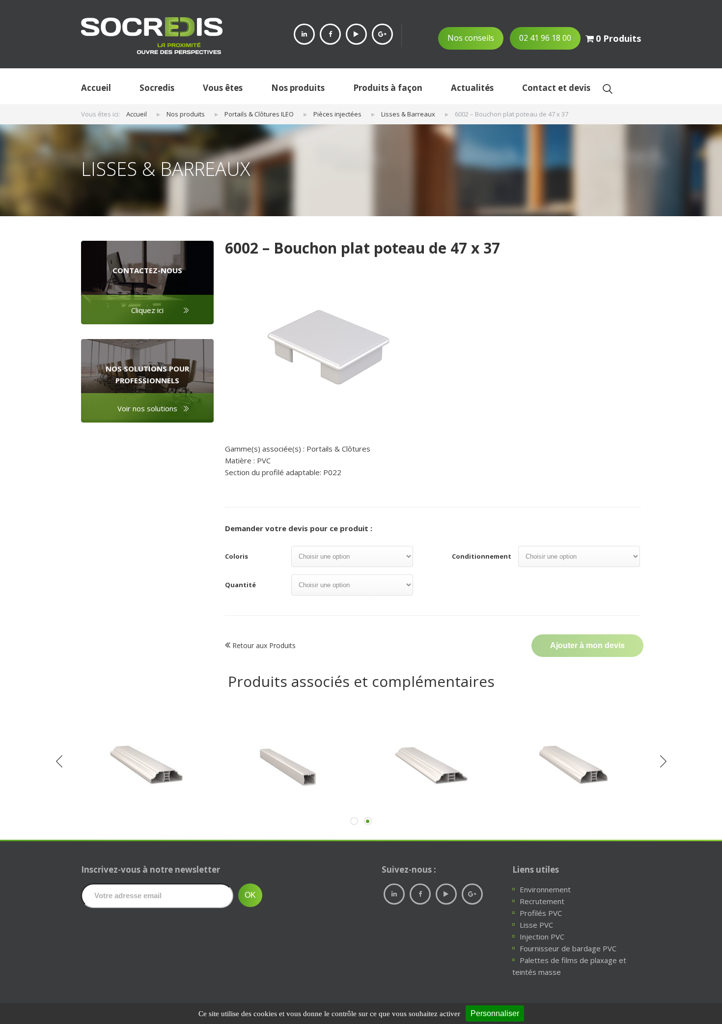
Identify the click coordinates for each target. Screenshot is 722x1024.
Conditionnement (481, 556)
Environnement (545, 889)
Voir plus (147, 814)
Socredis (156, 87)
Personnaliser (495, 1013)
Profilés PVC (541, 913)
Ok (607, 89)
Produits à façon (387, 87)
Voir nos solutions (147, 408)
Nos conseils (470, 37)
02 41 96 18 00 (545, 37)
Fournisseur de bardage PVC (568, 948)
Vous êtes (223, 87)
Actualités (472, 87)
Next (663, 761)
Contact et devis (556, 87)
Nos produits (298, 87)
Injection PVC (542, 936)
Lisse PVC (536, 925)
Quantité (240, 584)
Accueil (96, 87)
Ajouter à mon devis (587, 645)
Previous (59, 761)
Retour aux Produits (263, 645)
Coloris (236, 556)
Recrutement (542, 901)
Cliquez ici (147, 310)
